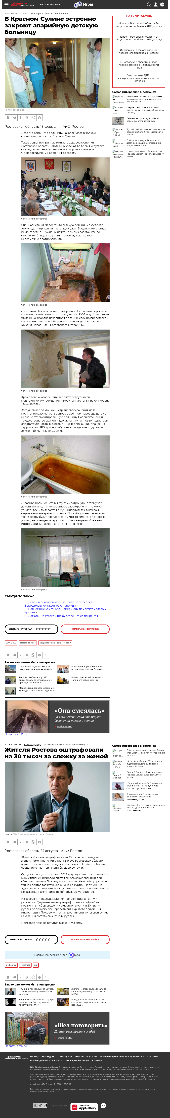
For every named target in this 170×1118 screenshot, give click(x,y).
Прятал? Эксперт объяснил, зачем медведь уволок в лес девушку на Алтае (144, 775)
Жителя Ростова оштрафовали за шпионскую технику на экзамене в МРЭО (89, 991)
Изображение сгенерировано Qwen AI (34, 834)
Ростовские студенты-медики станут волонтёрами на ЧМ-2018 (35, 668)
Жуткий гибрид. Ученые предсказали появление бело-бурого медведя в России (146, 132)
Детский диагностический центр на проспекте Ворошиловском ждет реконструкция (59, 604)
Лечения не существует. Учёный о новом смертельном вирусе (144, 119)
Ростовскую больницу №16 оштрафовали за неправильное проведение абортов (35, 680)
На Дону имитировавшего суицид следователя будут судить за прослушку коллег (36, 1002)
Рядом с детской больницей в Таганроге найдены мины (87, 678)
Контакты (152, 1057)
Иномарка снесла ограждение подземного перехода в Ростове (139, 51)
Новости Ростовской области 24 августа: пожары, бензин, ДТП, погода (139, 25)
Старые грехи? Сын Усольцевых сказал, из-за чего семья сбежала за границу (145, 110)
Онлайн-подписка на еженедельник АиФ (122, 1057)
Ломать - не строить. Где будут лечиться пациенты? (63, 616)
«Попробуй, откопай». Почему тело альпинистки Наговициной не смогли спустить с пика (145, 786)
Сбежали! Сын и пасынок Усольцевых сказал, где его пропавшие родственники (146, 808)
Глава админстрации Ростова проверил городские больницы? (88, 668)
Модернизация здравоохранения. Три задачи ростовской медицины (36, 689)
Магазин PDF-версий (86, 1057)
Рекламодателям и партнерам (46, 1061)
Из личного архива (14, 110)
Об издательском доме (42, 1057)
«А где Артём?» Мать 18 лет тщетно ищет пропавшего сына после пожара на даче (145, 764)
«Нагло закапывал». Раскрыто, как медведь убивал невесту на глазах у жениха (145, 154)
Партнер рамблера (59, 1106)
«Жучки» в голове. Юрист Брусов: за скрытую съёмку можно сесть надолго (36, 991)
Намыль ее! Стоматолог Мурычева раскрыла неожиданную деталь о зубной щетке (144, 99)
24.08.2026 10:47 (13, 744)
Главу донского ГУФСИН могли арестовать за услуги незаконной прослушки (88, 1002)
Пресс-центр (65, 1057)
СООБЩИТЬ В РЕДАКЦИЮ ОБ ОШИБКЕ (84, 1061)
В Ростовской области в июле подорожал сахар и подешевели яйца (139, 65)
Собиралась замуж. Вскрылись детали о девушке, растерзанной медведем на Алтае (144, 143)
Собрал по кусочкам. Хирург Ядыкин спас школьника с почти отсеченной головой (146, 753)
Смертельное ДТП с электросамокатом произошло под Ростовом (138, 78)
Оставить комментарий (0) (85, 629)
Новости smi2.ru (16, 734)
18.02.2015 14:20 (12, 13)
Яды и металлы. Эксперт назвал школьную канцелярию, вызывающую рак (143, 797)
